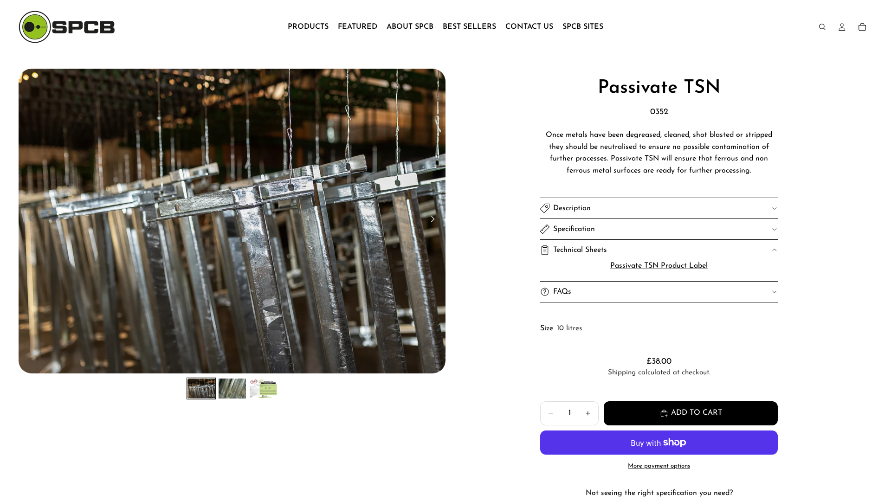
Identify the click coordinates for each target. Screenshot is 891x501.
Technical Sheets (580, 250)
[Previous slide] (29, 221)
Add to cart (696, 413)
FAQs (562, 291)
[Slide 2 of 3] (232, 388)
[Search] (822, 27)
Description (572, 208)
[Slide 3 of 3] (263, 388)
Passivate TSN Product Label (659, 266)
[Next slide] (435, 221)
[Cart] (862, 27)
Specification (574, 229)
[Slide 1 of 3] (201, 388)
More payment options (659, 466)
